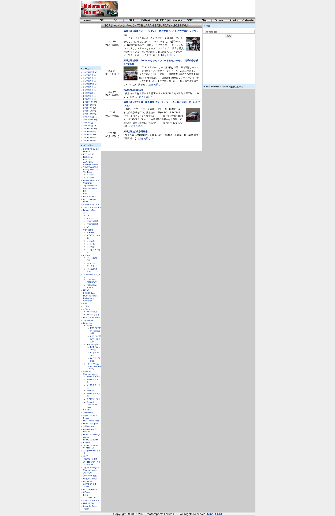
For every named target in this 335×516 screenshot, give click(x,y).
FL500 (86, 290)
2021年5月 (88, 111)
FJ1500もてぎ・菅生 (92, 264)
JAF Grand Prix (89, 497)
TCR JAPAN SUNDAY (92, 286)
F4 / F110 (160, 20)
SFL (116, 20)
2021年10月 (88, 102)
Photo (234, 20)
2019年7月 (88, 134)
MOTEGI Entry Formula (89, 200)
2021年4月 (88, 114)
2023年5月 (88, 81)
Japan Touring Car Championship (91, 468)
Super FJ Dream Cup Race (92, 404)
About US (214, 514)
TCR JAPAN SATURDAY (92, 281)
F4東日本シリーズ (95, 348)
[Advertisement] (184, 9)
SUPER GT (88, 410)
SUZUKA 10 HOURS (92, 207)
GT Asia (86, 492)
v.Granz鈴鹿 (92, 311)
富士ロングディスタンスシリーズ (91, 463)
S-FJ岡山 (91, 390)
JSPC (85, 456)
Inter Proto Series (91, 421)
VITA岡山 (91, 247)
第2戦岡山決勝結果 (133, 89)
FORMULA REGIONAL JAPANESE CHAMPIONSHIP (90, 161)
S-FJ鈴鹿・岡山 (93, 376)
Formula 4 (87, 323)
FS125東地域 (92, 221)
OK (88, 215)
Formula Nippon (90, 423)
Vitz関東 (90, 177)
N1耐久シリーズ (90, 478)
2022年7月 (88, 93)
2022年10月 (88, 84)
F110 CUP (91, 325)
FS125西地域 (92, 224)
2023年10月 (88, 72)
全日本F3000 (89, 426)
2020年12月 (88, 117)
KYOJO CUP (88, 154)
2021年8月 (88, 105)
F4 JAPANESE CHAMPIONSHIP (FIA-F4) (94, 366)
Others (219, 20)
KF (88, 227)
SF (102, 20)
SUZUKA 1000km (91, 500)
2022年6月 (88, 96)
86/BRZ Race (89, 293)
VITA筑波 (91, 241)
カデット (90, 218)
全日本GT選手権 (90, 459)
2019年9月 (88, 131)
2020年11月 (88, 119)
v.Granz (86, 309)
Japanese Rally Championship (90, 186)
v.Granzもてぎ (93, 314)
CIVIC (85, 193)
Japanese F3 (89, 320)
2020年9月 (88, 122)
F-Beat (145, 20)
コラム (86, 306)
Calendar (248, 20)
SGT (190, 20)
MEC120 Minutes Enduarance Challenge (91, 298)
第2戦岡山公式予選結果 (136, 131)
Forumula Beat (89, 210)
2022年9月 (88, 87)
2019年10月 (88, 128)
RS (84, 191)
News (87, 20)
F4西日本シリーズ (95, 354)
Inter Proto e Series (91, 317)
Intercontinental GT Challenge (91, 181)
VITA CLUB (88, 230)
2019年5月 (88, 140)
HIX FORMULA (89, 196)
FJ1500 (86, 255)
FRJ (131, 20)
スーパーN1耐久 (90, 475)
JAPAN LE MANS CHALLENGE (90, 446)
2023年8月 (88, 75)
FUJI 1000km (89, 503)
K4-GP (86, 495)
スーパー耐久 (89, 412)
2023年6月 (88, 78)
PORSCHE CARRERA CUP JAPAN (89, 484)
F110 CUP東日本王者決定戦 (95, 331)
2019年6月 (88, 137)
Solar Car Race (89, 506)
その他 (86, 509)
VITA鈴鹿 (91, 244)
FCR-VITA (91, 232)
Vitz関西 (90, 174)
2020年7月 (88, 125)
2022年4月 (88, 99)
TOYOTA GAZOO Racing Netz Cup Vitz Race (90, 169)
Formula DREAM (90, 440)
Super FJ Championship (90, 372)
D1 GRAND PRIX (90, 489)
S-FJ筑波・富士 (93, 399)
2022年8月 (88, 90)
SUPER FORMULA (91, 204)
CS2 (85, 303)
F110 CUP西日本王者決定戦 (95, 339)
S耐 (204, 20)
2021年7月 (88, 108)
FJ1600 (86, 442)
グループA (87, 473)
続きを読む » (168, 55)
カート (86, 213)
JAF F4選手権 (93, 344)
